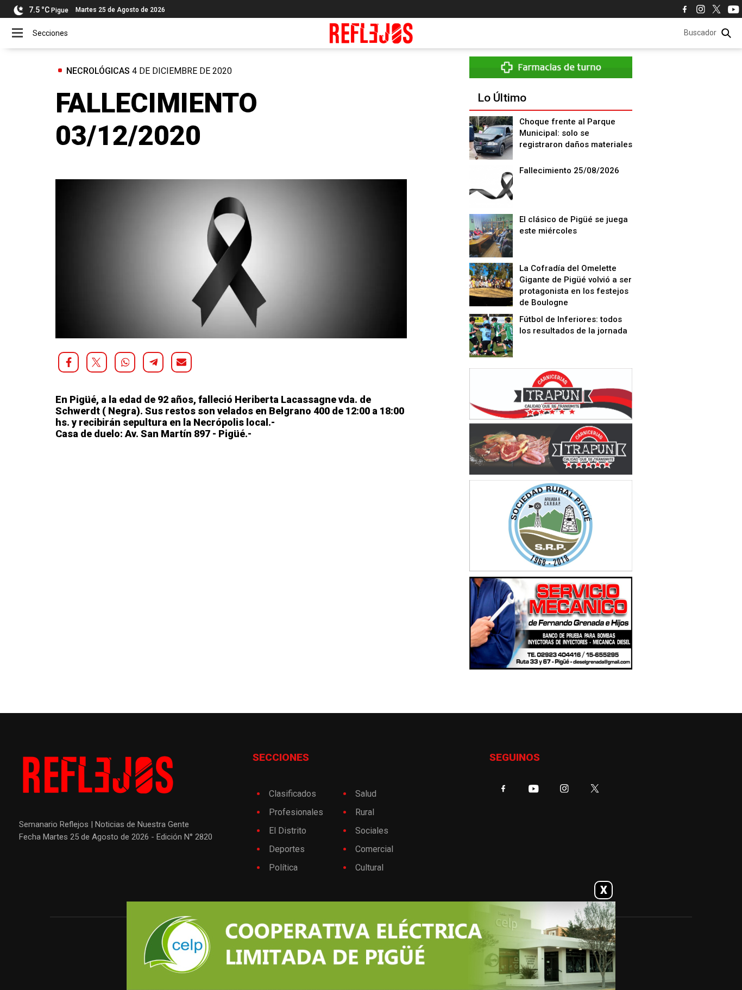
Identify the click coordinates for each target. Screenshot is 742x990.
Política (283, 867)
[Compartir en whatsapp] (125, 362)
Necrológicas (98, 71)
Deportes (287, 849)
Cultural (369, 867)
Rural (364, 812)
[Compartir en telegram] (153, 362)
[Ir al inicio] (371, 33)
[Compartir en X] (96, 362)
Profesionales (296, 812)
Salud (365, 794)
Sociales (371, 830)
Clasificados (292, 794)
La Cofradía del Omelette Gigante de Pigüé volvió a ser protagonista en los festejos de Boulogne (575, 285)
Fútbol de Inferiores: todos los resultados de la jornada (573, 325)
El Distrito (287, 830)
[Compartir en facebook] (68, 362)
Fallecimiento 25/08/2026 (569, 170)
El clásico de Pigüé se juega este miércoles (573, 225)
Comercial (374, 849)
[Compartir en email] (181, 362)
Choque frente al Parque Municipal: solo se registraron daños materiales (575, 133)
